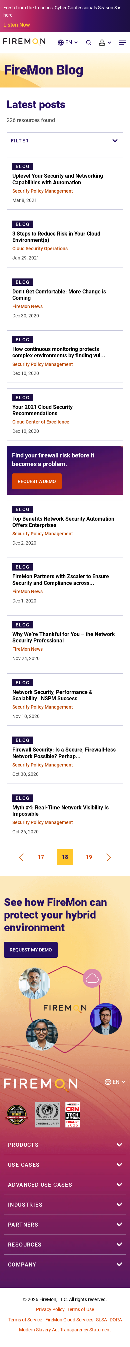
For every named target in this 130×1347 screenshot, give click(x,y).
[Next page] (109, 857)
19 (89, 857)
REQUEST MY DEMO (31, 949)
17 (41, 857)
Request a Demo (37, 481)
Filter (20, 140)
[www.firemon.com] (24, 42)
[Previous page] (21, 857)
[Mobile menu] (123, 43)
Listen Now (16, 25)
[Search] (88, 43)
